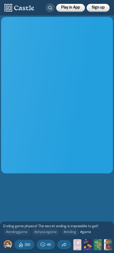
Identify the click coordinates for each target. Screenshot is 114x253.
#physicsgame (45, 232)
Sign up (98, 7)
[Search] (50, 7)
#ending (70, 232)
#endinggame (16, 232)
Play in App (70, 7)
